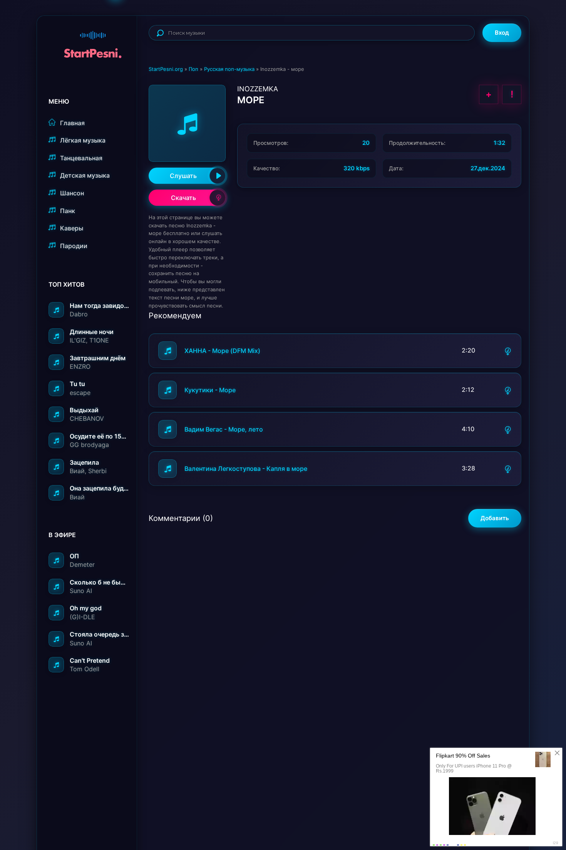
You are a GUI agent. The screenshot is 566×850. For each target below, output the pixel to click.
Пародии (73, 246)
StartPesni (93, 41)
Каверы (71, 228)
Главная (72, 123)
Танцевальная (81, 158)
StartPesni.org (166, 69)
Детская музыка (85, 175)
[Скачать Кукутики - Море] (508, 390)
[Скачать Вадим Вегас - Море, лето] (508, 429)
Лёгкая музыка (82, 140)
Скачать (183, 198)
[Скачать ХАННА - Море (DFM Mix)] (508, 350)
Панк (67, 211)
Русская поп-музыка (229, 69)
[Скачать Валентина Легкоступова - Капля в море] (508, 468)
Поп (193, 69)
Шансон (72, 193)
